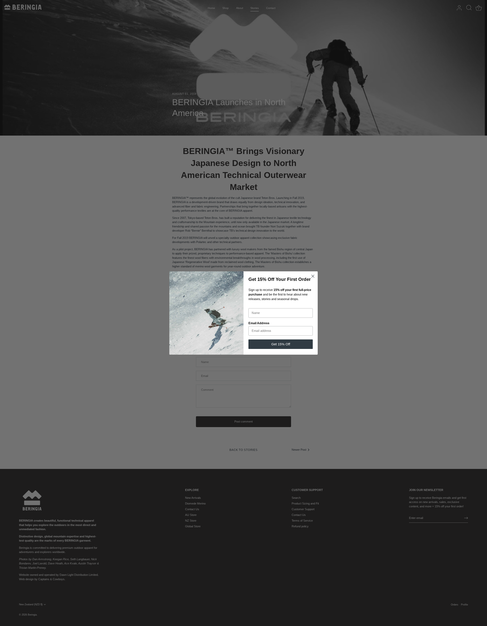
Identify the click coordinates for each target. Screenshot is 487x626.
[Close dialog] (313, 276)
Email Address (258, 323)
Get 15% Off (280, 344)
